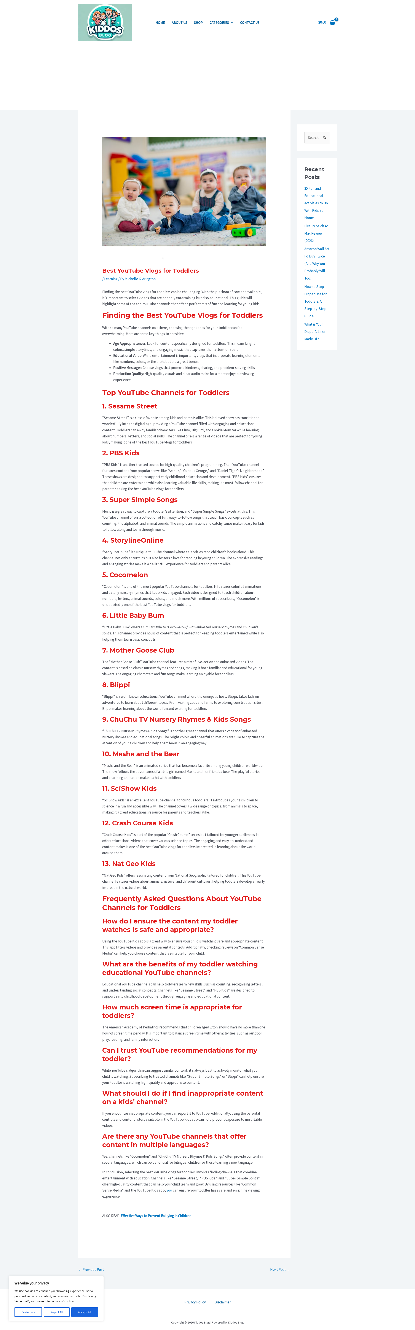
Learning (111, 278)
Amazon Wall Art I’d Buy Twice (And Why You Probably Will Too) (316, 263)
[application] (231, 22)
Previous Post (91, 1269)
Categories (219, 22)
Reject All (57, 1312)
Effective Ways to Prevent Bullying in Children (156, 1215)
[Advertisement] (207, 77)
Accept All (84, 1312)
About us (179, 22)
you (169, 1190)
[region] (56, 1298)
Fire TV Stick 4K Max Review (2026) (316, 233)
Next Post (280, 1269)
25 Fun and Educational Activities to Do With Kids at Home (316, 203)
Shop (198, 22)
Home (160, 22)
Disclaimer (222, 1302)
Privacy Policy (195, 1302)
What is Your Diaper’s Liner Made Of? (315, 331)
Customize (28, 1312)
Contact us (249, 22)
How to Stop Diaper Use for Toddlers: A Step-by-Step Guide (315, 301)
